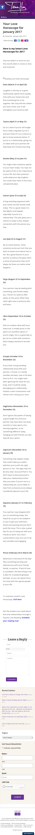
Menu (5, 17)
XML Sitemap (18, 827)
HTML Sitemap (27, 827)
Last (3, 769)
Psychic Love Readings (7, 825)
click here (17, 599)
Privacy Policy (18, 825)
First (3, 761)
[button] (2, 7)
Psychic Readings (5, 823)
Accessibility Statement (7, 827)
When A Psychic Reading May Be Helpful (14, 700)
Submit (17, 797)
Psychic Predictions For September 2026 (14, 717)
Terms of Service (28, 825)
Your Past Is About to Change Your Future (15, 694)
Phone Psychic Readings (18, 823)
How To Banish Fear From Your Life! (13, 724)
